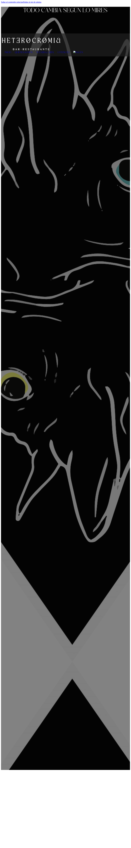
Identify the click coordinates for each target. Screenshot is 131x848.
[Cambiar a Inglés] (78, 52)
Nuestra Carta (45, 52)
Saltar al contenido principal (12, 2)
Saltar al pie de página (32, 2)
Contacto (64, 52)
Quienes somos (24, 52)
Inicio (8, 52)
